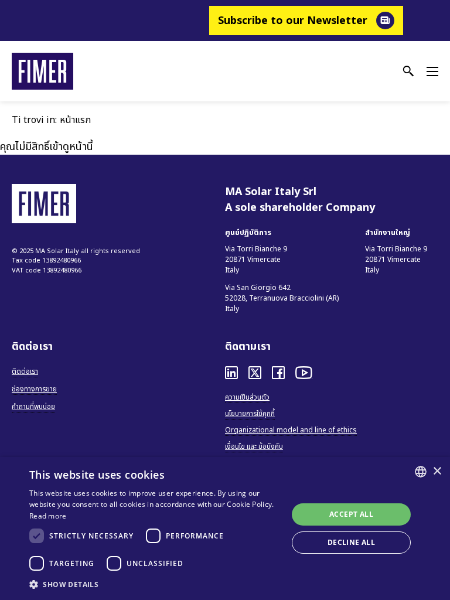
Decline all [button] (351, 542)
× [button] (436, 471)
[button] (154, 584)
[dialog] (225, 528)
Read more (48, 516)
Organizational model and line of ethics (291, 430)
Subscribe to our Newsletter (292, 21)
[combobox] (421, 472)
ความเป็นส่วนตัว (247, 397)
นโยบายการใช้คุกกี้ (250, 413)
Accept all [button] (351, 514)
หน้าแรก (75, 120)
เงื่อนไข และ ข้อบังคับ (254, 446)
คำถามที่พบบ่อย (33, 406)
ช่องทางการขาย (34, 389)
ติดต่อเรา (25, 371)
